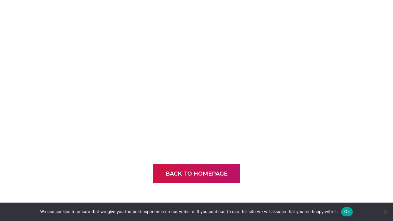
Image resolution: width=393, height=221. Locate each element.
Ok (347, 211)
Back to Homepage (196, 173)
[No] (385, 212)
